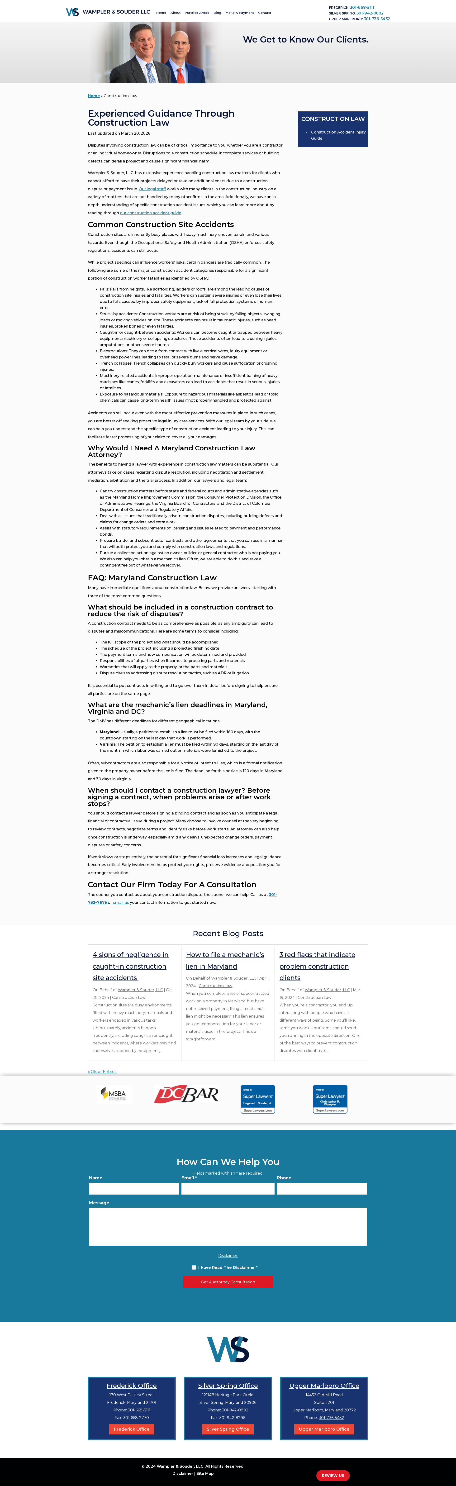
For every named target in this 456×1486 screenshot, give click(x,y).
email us (121, 902)
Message (99, 1202)
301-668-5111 (362, 7)
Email (189, 1178)
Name (95, 1178)
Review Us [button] (333, 1475)
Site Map (205, 1473)
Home (161, 12)
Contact (264, 12)
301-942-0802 (370, 13)
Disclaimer (228, 1255)
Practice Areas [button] (197, 12)
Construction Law (129, 997)
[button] (451, 1451)
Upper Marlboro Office (324, 1386)
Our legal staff (152, 189)
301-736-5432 (377, 19)
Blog (217, 12)
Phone (284, 1178)
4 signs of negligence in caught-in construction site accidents (131, 966)
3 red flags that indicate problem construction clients (317, 966)
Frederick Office (132, 1386)
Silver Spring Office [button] (228, 1429)
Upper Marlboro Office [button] (324, 1429)
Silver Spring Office (228, 1386)
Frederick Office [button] (132, 1429)
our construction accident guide (150, 213)
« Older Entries (102, 1071)
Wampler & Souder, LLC (140, 990)
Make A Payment (240, 12)
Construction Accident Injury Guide (338, 135)
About (175, 12)
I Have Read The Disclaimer (228, 1267)
